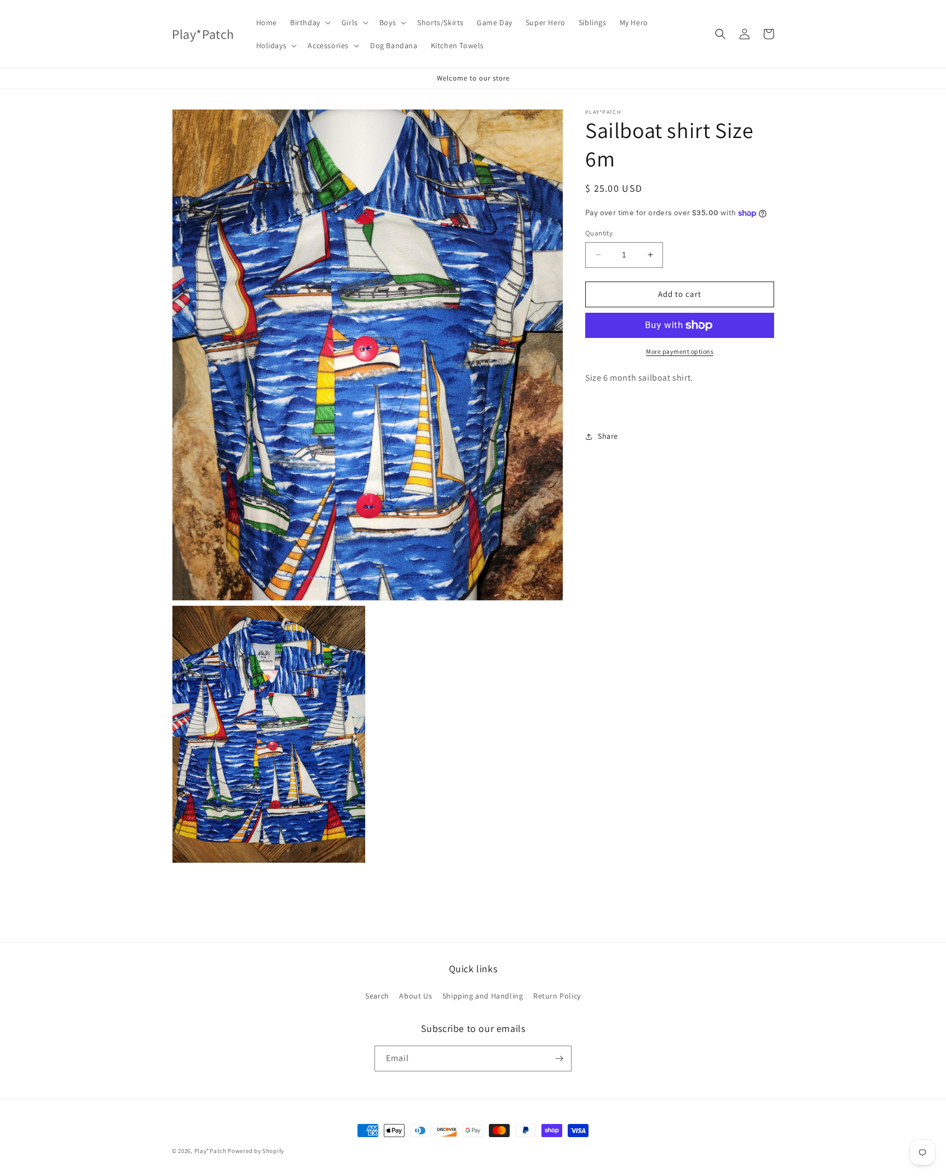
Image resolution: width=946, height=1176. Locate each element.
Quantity (599, 233)
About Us (415, 996)
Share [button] (608, 436)
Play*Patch (210, 1151)
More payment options (679, 351)
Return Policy (557, 996)
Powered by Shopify (256, 1151)
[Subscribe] (559, 1058)
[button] (309, 22)
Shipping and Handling (482, 996)
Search (377, 996)
